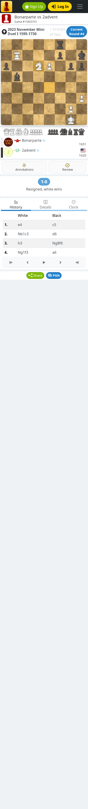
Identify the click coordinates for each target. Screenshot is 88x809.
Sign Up (36, 6)
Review (67, 169)
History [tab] (16, 207)
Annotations (24, 169)
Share (37, 275)
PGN (56, 275)
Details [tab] (45, 207)
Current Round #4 (76, 31)
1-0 (44, 182)
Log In (63, 6)
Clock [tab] (73, 207)
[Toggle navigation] (80, 6)
